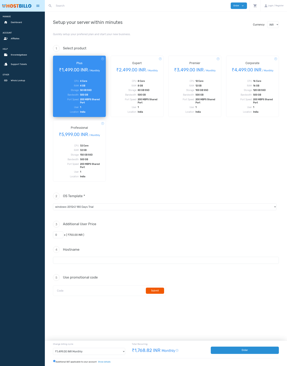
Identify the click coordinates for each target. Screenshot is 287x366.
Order (245, 350)
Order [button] (238, 5)
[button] (255, 5)
